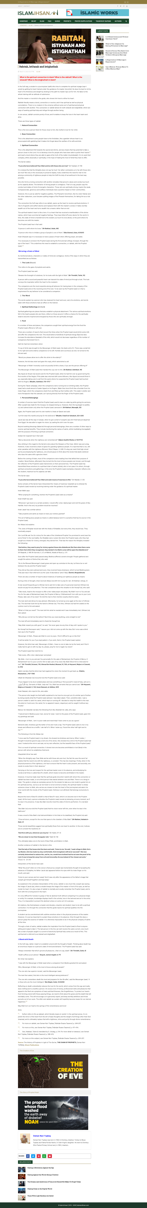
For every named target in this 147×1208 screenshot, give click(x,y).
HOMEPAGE (24, 21)
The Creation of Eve (27, 1051)
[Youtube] (127, 6)
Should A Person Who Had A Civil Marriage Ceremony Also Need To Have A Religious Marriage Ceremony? (112, 54)
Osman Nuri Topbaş (42, 1136)
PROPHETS (67, 21)
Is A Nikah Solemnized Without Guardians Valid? (117, 38)
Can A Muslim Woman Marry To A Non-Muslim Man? (37, 2)
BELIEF (33, 21)
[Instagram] (124, 6)
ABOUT (20, 6)
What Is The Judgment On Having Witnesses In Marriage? (117, 45)
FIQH (49, 21)
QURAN (57, 21)
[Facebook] (117, 6)
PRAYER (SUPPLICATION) (83, 21)
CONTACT (27, 6)
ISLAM (42, 21)
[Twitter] (121, 6)
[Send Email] (50, 1156)
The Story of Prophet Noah (29, 1092)
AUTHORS (118, 21)
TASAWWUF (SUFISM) (103, 21)
